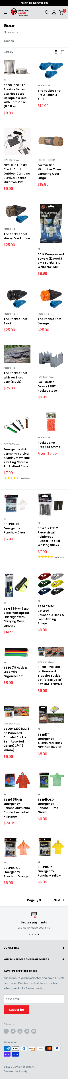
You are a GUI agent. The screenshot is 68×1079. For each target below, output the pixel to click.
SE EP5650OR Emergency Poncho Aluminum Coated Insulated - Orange (17, 808)
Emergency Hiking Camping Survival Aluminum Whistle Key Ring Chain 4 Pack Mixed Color (17, 457)
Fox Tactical (46, 377)
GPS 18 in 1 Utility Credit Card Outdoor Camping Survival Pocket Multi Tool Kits (17, 173)
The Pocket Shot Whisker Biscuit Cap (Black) (15, 377)
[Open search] (47, 12)
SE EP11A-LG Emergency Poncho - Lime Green (48, 806)
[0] (61, 12)
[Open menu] (5, 12)
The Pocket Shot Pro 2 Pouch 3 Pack (49, 95)
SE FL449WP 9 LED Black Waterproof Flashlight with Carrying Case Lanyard (16, 617)
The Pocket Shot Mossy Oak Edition (17, 236)
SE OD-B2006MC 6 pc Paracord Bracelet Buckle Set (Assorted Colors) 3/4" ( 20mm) (16, 739)
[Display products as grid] (56, 51)
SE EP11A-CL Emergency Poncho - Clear (14, 528)
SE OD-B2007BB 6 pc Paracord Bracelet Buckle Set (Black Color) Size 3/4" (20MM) (50, 675)
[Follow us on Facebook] (6, 1031)
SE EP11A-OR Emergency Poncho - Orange (16, 872)
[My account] (54, 12)
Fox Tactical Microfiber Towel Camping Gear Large (49, 171)
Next (57, 900)
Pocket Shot (46, 85)
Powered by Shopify (15, 1071)
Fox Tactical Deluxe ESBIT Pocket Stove (47, 386)
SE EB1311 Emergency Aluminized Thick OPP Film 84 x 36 (50, 741)
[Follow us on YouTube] (33, 1031)
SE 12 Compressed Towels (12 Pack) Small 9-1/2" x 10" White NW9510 (51, 260)
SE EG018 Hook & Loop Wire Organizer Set (15, 672)
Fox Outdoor (46, 160)
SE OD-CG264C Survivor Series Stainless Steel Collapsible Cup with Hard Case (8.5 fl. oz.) (15, 95)
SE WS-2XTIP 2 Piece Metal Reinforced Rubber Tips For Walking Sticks (49, 536)
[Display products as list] (62, 51)
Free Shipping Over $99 (34, 3)
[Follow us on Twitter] (13, 1031)
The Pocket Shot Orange (49, 321)
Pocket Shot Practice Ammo (49, 445)
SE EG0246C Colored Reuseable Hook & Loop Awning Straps (51, 614)
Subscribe (16, 1010)
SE (5, 80)
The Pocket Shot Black (15, 321)
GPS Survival (12, 160)
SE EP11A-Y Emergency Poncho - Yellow (49, 871)
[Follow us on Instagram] (19, 1031)
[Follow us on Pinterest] (26, 1031)
